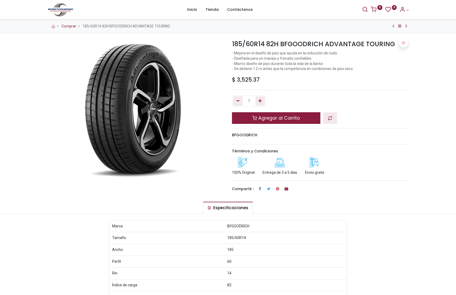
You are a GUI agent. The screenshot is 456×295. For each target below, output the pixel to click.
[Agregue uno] (260, 101)
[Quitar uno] (238, 101)
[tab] (228, 208)
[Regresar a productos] (400, 26)
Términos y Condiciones (255, 151)
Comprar (68, 26)
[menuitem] (192, 10)
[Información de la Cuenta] (404, 10)
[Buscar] (365, 10)
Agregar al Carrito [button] (278, 118)
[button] (330, 118)
